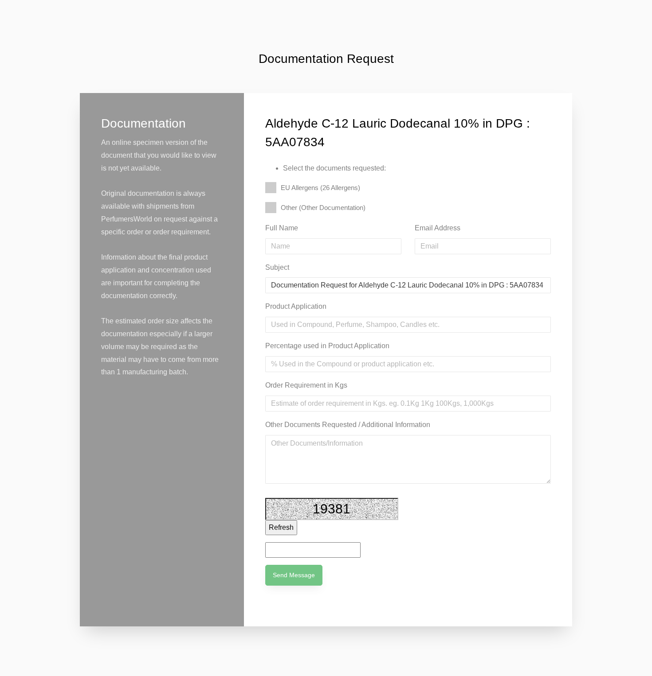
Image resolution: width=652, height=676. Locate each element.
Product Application (295, 306)
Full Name (281, 228)
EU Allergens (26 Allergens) (320, 187)
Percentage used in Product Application (327, 346)
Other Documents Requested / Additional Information (347, 424)
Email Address (437, 228)
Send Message (294, 575)
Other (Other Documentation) (323, 207)
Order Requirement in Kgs (306, 385)
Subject (277, 267)
